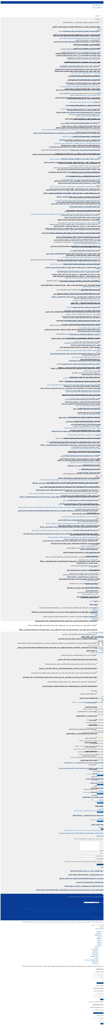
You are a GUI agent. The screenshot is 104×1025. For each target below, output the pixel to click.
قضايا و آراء (95, 611)
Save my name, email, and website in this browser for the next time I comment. (83, 861)
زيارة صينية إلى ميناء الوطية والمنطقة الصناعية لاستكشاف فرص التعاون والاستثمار (78, 127)
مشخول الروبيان (93, 604)
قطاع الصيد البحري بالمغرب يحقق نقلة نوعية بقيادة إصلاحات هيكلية (82, 217)
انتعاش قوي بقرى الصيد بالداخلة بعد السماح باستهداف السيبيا (83, 570)
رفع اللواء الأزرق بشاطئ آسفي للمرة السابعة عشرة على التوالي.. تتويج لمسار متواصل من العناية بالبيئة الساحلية (70, 285)
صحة (87, 911)
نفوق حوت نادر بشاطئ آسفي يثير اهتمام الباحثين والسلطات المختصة (81, 552)
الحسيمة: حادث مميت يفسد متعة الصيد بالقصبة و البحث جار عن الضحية (82, 317)
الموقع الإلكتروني (99, 858)
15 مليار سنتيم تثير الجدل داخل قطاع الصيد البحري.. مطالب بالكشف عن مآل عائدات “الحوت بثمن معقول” (72, 228)
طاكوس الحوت (94, 570)
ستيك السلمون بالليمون (91, 590)
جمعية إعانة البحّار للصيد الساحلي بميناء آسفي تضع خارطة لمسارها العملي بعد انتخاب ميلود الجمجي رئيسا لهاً (68, 668)
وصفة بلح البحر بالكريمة (91, 742)
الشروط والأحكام (97, 2)
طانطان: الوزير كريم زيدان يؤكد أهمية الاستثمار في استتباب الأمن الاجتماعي (77, 659)
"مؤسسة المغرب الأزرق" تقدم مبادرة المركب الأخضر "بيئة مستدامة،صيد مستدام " (81, 833)
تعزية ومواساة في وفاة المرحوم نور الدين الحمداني (87, 119)
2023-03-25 (100, 791)
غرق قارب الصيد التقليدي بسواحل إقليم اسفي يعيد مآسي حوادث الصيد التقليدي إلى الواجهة (76, 297)
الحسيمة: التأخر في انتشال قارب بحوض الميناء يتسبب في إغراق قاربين (82, 386)
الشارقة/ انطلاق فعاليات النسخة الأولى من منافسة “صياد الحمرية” (83, 402)
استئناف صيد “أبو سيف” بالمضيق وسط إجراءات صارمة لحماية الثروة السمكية (79, 579)
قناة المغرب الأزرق (96, 7)
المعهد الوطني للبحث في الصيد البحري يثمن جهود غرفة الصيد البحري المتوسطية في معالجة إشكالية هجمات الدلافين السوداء (67, 133)
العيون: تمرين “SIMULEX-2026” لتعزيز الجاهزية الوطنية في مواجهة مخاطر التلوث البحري (77, 240)
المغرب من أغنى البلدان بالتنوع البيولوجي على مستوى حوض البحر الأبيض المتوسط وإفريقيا (76, 274)
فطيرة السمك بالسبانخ (91, 707)
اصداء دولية (94, 795)
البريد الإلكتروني (99, 856)
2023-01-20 (100, 827)
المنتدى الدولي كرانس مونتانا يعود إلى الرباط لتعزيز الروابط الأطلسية (83, 62)
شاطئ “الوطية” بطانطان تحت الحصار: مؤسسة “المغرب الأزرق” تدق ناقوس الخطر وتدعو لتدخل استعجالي (72, 329)
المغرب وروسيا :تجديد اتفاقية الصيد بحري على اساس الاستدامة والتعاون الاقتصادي (77, 53)
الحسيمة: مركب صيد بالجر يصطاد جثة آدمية (88, 412)
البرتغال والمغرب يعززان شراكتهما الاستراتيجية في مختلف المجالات (83, 83)
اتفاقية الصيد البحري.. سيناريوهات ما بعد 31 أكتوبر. (87, 48)
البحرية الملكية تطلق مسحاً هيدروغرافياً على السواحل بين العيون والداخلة (80, 145)
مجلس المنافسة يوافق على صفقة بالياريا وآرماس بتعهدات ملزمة (83, 105)
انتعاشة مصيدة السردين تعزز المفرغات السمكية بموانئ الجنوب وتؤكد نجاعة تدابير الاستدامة (75, 543)
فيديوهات (84, 911)
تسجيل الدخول (92, 1002)
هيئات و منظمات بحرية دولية (90, 789)
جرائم (94, 911)
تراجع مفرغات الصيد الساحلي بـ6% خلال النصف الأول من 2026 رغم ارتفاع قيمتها (80, 417)
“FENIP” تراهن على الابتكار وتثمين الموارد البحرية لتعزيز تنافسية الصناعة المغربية (79, 219)
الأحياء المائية (95, 618)
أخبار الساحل (98, 93)
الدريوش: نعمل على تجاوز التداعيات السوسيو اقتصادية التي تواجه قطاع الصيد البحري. (78, 90)
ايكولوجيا (97, 268)
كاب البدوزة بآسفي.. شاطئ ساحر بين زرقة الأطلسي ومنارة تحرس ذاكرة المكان (80, 140)
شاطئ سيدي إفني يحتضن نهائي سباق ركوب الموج (86, 513)
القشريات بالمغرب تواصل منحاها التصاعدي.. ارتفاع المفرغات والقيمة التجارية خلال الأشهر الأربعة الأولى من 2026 (70, 561)
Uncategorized (100, 908)
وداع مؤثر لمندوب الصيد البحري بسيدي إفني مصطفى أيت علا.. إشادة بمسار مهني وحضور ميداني (75, 147)
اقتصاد (99, 157)
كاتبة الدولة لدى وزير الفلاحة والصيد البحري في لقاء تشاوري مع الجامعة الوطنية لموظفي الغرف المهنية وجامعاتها (66, 621)
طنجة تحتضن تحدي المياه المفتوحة (91, 374)
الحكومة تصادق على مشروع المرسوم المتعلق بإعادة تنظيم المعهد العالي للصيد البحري (77, 41)
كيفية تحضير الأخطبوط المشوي (88, 760)
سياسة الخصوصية (96, 5)
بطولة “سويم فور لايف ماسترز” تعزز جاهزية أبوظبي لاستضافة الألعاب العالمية (79, 478)
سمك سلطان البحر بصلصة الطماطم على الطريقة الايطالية (81, 733)
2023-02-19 (100, 818)
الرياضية (99, 348)
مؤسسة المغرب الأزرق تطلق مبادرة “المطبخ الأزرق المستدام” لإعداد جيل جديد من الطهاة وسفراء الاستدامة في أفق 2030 (64, 612)
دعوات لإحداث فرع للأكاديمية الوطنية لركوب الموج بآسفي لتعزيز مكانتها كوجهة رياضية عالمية (75, 442)
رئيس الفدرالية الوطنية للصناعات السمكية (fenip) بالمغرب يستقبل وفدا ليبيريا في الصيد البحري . (76, 203)
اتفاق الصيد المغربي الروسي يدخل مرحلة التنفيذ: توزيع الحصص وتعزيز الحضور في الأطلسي (76, 27)
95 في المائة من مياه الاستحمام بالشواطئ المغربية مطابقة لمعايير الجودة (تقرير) (79, 260)
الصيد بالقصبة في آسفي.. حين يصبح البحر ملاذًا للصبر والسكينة (83, 110)
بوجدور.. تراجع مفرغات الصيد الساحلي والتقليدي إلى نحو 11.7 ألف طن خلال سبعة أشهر (77, 181)
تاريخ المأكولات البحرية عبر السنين (88, 698)
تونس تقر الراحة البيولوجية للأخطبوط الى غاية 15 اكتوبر (86, 247)
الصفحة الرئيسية (99, 632)
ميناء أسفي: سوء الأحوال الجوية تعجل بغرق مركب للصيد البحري (83, 338)
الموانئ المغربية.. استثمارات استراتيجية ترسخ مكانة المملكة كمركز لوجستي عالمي (78, 202)
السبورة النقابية (94, 613)
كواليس (95, 786)
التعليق (101, 850)
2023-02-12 (100, 647)
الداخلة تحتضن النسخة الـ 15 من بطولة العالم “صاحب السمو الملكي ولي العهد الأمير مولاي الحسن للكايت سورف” (70, 388)
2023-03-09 (100, 809)
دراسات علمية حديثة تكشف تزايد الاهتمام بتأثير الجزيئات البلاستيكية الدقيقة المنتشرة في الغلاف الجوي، (73, 253)
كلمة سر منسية (99, 985)
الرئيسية (97, 15)
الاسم (101, 853)
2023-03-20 (100, 800)
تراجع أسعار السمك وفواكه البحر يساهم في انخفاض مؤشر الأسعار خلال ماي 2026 (78, 237)
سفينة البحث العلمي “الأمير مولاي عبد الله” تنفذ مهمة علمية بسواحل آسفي (79, 347)
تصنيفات (101, 902)
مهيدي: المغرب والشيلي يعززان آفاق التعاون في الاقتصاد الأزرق (83, 255)
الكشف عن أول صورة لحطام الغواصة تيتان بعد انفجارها (86, 345)
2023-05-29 (100, 782)
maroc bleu (90, 645)
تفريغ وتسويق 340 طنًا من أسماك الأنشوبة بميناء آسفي (85, 424)
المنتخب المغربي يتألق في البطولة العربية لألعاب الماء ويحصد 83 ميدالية (81, 395)
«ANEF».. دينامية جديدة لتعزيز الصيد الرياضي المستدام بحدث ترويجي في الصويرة (78, 460)
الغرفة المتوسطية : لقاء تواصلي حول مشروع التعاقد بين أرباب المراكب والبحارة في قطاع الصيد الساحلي (69, 686)
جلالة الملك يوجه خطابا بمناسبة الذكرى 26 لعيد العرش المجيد (84, 76)
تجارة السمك (94, 776)
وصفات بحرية (94, 690)
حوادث (98, 351)
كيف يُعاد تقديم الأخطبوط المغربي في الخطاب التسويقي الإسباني (83, 176)
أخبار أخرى (98, 476)
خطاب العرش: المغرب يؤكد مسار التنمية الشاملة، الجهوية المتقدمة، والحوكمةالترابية (77, 71)
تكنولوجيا (97, 911)
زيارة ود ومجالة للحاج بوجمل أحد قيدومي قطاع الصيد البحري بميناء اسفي (77, 638)
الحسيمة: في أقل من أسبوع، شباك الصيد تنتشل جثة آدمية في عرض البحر (81, 404)
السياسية (97, 19)
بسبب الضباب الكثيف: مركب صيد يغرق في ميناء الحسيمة (86, 303)
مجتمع (96, 478)
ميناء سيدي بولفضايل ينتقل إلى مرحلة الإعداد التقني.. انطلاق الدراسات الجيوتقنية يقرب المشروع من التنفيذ (72, 162)
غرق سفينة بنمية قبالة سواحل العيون (91, 290)
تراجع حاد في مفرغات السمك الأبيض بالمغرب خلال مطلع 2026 (83, 588)
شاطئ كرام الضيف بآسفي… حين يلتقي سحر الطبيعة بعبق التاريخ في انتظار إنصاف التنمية (76, 276)
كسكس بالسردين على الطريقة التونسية (86, 716)
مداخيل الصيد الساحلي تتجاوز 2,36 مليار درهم (89, 472)
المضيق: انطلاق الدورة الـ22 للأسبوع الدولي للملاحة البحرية (85, 360)
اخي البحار (95, 608)
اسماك (97, 518)
